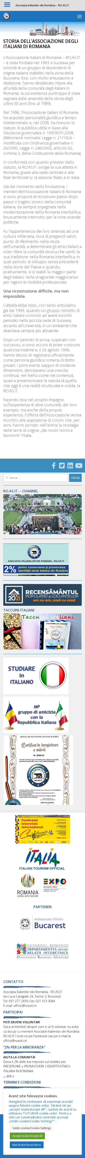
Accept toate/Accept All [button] (27, 1136)
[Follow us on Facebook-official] (53, 465)
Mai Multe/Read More (26, 1145)
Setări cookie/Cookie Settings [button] (31, 1128)
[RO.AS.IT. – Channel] (42, 533)
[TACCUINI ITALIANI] (42, 648)
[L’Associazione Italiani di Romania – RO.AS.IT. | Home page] (8, 16)
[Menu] (79, 16)
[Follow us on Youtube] (78, 465)
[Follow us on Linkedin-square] (70, 465)
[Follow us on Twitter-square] (62, 465)
